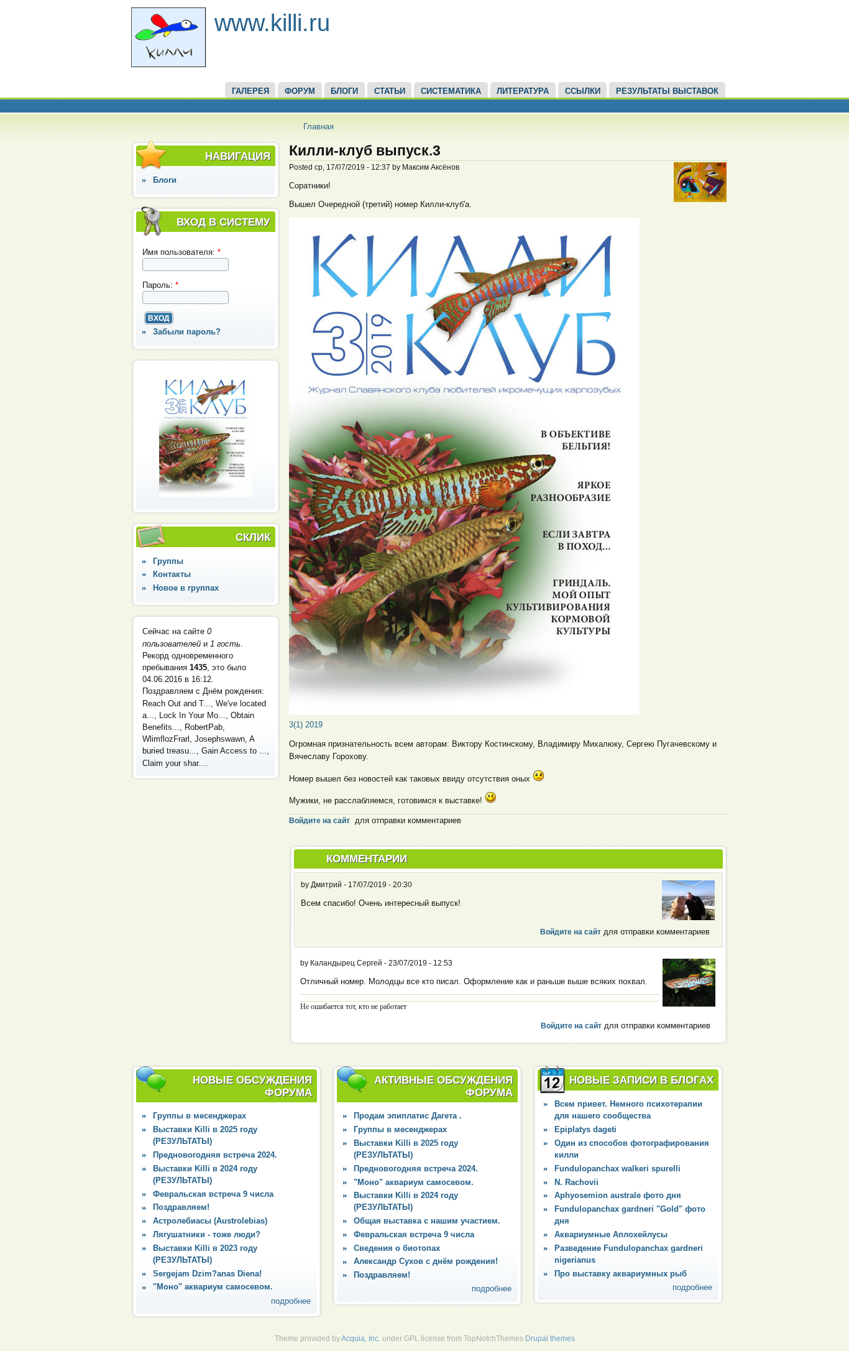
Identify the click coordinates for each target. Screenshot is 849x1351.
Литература (523, 91)
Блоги (165, 180)
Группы (168, 561)
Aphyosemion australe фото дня (617, 1195)
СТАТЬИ (389, 91)
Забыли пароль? (187, 331)
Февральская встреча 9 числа (213, 1194)
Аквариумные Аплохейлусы (611, 1234)
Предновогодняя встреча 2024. (215, 1155)
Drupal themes (550, 1338)
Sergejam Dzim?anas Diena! (207, 1273)
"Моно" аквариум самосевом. (213, 1286)
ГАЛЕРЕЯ (250, 91)
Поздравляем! (181, 1207)
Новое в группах (186, 588)
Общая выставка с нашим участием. (427, 1220)
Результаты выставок (667, 91)
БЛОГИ (344, 91)
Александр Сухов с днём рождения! (426, 1261)
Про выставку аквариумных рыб (620, 1273)
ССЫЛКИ (582, 91)
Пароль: (160, 285)
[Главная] (168, 64)
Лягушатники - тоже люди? (206, 1234)
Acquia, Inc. (360, 1338)
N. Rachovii (576, 1182)
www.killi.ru (272, 22)
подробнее (291, 1301)
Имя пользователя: (181, 252)
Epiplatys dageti (585, 1129)
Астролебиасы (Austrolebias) (210, 1220)
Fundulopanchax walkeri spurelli (617, 1168)
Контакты (172, 574)
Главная (318, 126)
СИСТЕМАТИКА (451, 91)
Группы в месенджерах (199, 1115)
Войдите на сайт (319, 820)
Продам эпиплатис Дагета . (408, 1115)
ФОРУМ (300, 91)
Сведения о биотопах (397, 1248)
